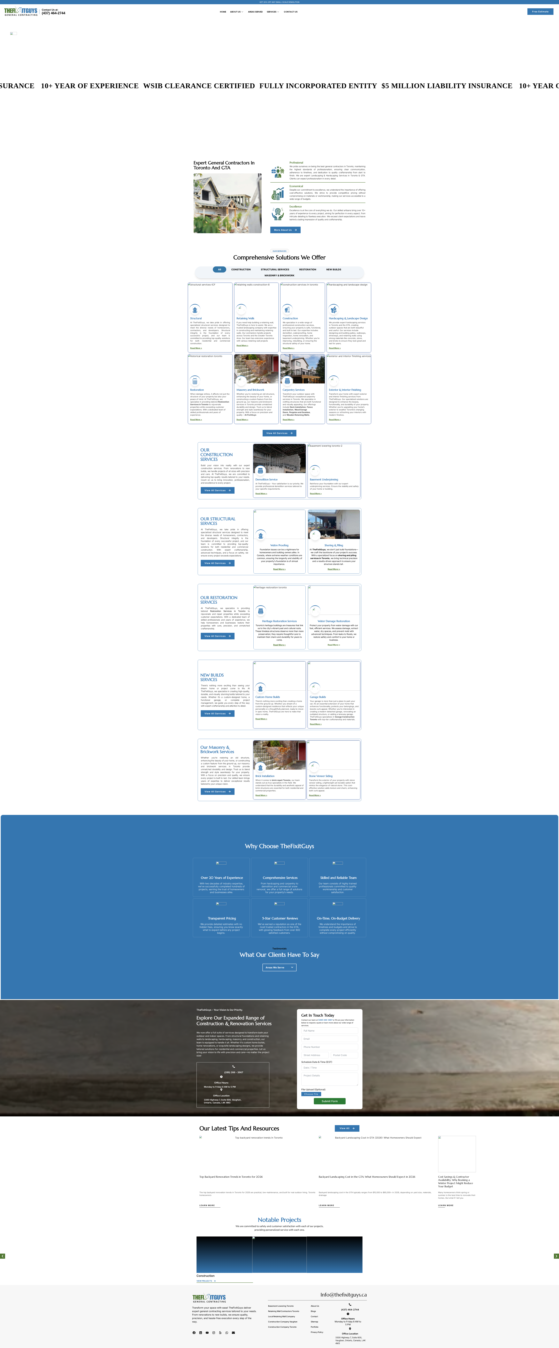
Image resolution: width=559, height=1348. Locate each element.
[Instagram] (214, 1333)
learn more (207, 1205)
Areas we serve (275, 967)
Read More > (196, 348)
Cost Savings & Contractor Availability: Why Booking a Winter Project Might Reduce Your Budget (455, 1181)
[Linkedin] (201, 1333)
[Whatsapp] (227, 1333)
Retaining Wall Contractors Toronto (283, 1311)
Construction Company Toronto (282, 1327)
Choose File (311, 1094)
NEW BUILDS (333, 269)
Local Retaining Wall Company (281, 1316)
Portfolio (314, 1327)
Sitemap (314, 1321)
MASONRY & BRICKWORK (279, 275)
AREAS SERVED (255, 11)
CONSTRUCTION (241, 269)
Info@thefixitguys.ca (344, 1295)
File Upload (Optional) (313, 1089)
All (219, 269)
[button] (279, 967)
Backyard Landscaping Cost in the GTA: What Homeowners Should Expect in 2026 (367, 1176)
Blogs (313, 1311)
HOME (223, 11)
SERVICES (271, 11)
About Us (315, 1306)
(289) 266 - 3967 (233, 1072)
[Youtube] (207, 1333)
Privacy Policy (317, 1332)
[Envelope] (233, 1333)
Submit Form (330, 1101)
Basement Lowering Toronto (281, 1306)
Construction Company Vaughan (282, 1321)
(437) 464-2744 (53, 13)
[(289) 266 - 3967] (233, 1066)
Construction (206, 1276)
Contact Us (291, 11)
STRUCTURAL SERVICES (275, 269)
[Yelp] (220, 1333)
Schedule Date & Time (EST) (316, 1061)
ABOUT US (235, 11)
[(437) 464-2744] (350, 1304)
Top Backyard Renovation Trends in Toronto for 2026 (231, 1176)
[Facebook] (194, 1333)
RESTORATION (307, 269)
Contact (314, 1316)
